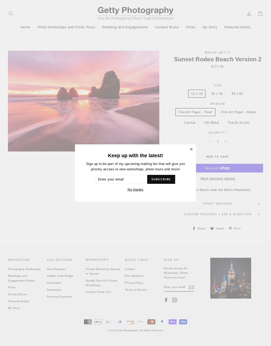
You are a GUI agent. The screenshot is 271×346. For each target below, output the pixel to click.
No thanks (135, 190)
